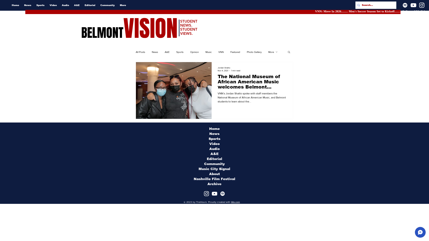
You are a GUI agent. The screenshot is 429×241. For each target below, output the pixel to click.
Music (208, 52)
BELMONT (102, 33)
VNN (221, 52)
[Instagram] (421, 5)
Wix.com (235, 202)
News (155, 52)
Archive (214, 184)
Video (214, 144)
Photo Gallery (254, 52)
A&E (167, 52)
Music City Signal (214, 169)
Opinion (194, 52)
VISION (150, 28)
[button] (289, 52)
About (214, 174)
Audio (214, 149)
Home (214, 129)
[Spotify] (405, 5)
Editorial (214, 159)
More (271, 52)
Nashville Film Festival (214, 179)
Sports (179, 52)
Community (214, 164)
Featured (235, 52)
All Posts (140, 52)
